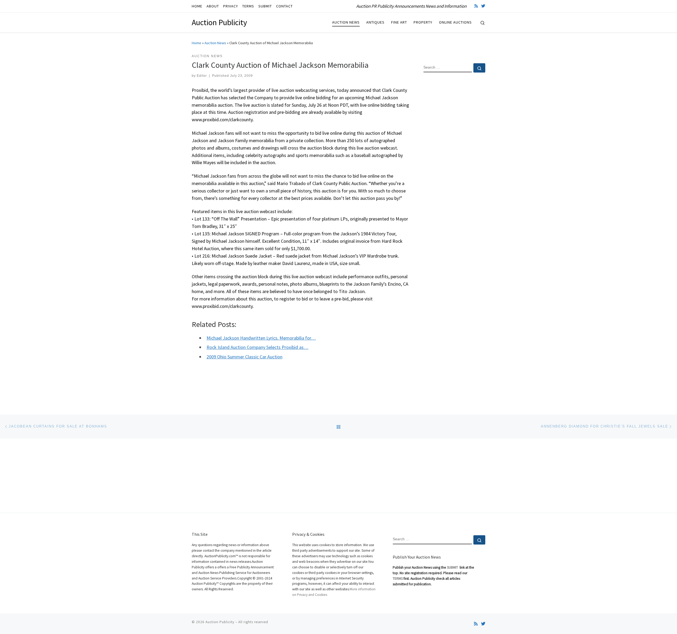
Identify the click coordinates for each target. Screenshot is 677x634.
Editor (202, 76)
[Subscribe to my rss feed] (476, 6)
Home (196, 43)
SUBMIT (453, 567)
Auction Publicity (219, 622)
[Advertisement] (454, 162)
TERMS (398, 578)
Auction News (215, 43)
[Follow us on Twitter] (483, 6)
